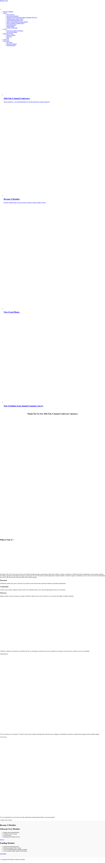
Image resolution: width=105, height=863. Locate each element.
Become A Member (12, 44)
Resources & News (8, 33)
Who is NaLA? (11, 14)
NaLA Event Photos (12, 32)
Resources (9, 36)
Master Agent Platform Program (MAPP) (17, 22)
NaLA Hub (6, 41)
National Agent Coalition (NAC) (15, 19)
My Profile (9, 42)
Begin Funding (10, 26)
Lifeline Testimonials (12, 27)
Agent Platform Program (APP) (15, 20)
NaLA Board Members (13, 16)
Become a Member (8, 11)
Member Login (4, 0)
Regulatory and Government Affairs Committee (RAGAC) (22, 17)
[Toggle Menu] (0, 9)
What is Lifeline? (11, 35)
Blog (8, 38)
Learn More (3, 853)
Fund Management (11, 25)
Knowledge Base (11, 45)
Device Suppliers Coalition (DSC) (15, 23)
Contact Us (6, 39)
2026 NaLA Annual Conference (15, 30)
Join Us (2, 839)
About (5, 13)
